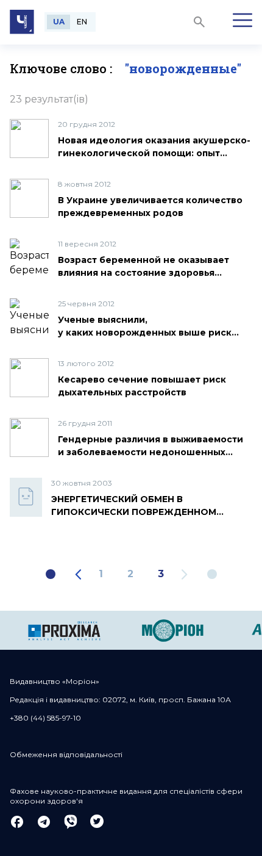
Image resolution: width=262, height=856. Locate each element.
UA (59, 21)
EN (82, 21)
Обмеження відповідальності (66, 754)
